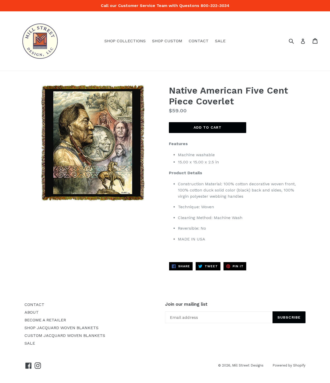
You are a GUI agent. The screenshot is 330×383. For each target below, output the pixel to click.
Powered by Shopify (289, 365)
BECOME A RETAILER (45, 320)
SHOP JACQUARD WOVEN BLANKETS (61, 327)
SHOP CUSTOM (167, 40)
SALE (220, 40)
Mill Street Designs (247, 365)
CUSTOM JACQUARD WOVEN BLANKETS (64, 335)
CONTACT (199, 40)
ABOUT (31, 312)
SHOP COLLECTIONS (125, 40)
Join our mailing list (186, 304)
